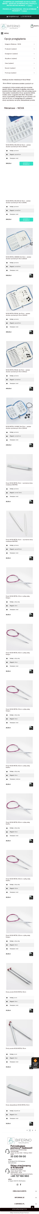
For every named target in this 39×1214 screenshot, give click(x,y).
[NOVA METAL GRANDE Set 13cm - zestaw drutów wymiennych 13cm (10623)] (19, 241)
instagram (17, 1185)
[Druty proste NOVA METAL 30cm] (19, 976)
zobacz (30, 5)
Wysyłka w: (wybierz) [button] (11, 58)
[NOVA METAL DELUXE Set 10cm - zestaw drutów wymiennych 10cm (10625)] (19, 129)
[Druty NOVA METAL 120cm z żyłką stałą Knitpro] (19, 919)
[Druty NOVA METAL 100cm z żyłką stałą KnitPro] (19, 863)
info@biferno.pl (13, 16)
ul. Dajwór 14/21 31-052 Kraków (16, 1181)
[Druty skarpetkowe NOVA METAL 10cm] (19, 1089)
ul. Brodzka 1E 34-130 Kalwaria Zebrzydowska (16, 1162)
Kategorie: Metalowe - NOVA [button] (13, 44)
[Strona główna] (10, 26)
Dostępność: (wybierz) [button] (11, 54)
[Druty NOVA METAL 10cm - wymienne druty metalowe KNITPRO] (19, 524)
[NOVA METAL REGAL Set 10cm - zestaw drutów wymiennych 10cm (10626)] (19, 297)
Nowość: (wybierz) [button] (10, 68)
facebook (20, 1185)
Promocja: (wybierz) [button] (10, 73)
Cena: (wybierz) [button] (9, 63)
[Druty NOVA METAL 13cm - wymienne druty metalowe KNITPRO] (19, 467)
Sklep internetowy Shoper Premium (19, 1212)
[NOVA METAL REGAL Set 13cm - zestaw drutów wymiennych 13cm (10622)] (19, 354)
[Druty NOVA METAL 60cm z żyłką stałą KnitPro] (19, 750)
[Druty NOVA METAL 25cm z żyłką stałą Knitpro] (19, 580)
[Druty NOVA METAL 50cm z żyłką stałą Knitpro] (19, 693)
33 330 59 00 (26, 16)
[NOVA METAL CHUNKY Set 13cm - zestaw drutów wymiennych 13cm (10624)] (19, 410)
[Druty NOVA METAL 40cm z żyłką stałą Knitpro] (19, 637)
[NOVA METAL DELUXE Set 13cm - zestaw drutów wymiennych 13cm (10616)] (19, 185)
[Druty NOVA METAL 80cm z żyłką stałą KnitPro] (19, 806)
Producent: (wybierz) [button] (11, 49)
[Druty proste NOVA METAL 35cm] (19, 1032)
